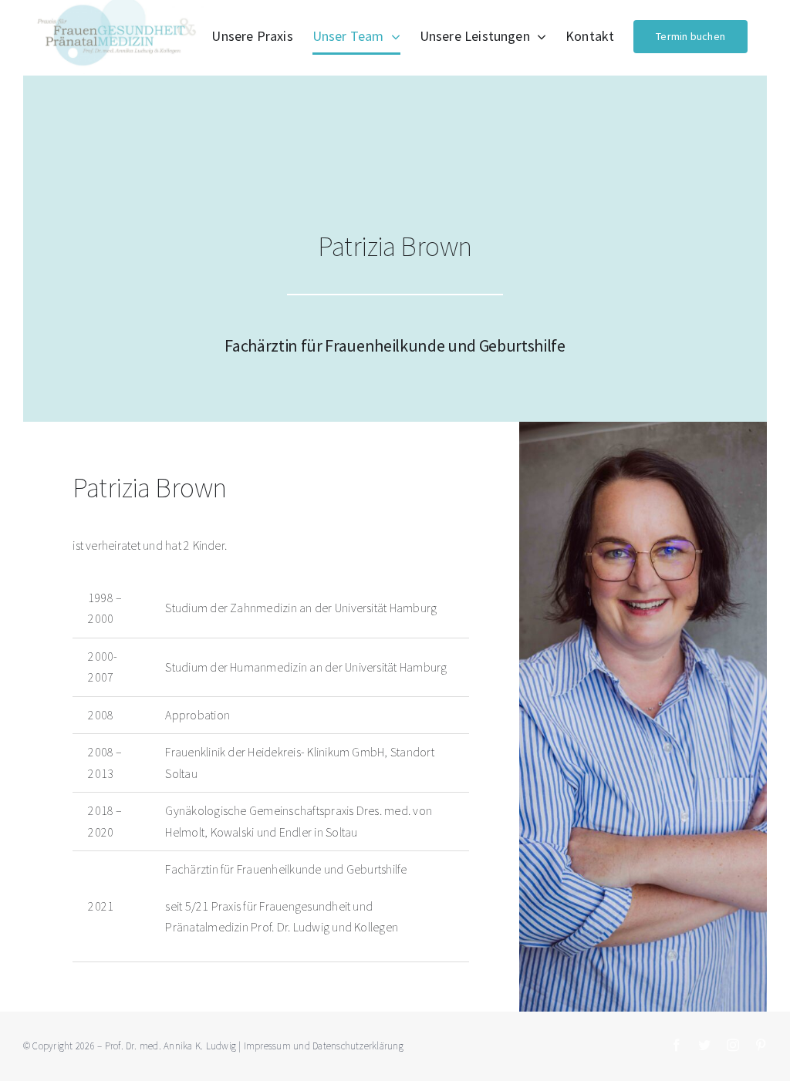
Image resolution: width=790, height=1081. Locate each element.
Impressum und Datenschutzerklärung (323, 1045)
